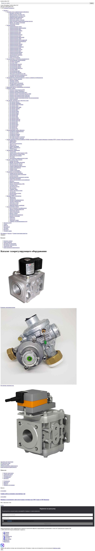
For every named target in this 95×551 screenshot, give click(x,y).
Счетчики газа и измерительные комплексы (18, 11)
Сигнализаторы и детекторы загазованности (18, 59)
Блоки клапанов (14, 99)
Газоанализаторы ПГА (15, 33)
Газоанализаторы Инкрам (16, 52)
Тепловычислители (14, 186)
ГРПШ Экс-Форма (14, 146)
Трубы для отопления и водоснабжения (20, 179)
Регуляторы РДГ (14, 126)
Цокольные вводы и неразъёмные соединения (18, 87)
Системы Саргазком (15, 61)
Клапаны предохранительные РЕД (18, 92)
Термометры (13, 198)
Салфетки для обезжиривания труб (18, 221)
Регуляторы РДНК (14, 111)
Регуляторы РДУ (14, 123)
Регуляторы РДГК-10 (15, 119)
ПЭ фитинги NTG (14, 132)
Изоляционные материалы (16, 214)
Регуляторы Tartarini (15, 108)
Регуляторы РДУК (14, 118)
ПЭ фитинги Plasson (15, 134)
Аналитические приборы (16, 54)
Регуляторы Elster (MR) (15, 107)
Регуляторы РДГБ (14, 124)
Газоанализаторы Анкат (16, 26)
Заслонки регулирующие (10, 243)
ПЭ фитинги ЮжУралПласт (17, 131)
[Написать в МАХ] (2, 546)
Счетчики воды (13, 185)
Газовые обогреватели (15, 167)
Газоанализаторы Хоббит (16, 30)
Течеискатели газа (14, 56)
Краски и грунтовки (15, 216)
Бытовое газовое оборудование (14, 159)
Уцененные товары (14, 24)
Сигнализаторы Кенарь (15, 72)
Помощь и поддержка (9, 485)
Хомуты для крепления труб (17, 209)
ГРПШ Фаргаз (13, 149)
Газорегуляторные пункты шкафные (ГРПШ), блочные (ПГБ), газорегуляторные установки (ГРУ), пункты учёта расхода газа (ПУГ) (40, 139)
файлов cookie (56, 548)
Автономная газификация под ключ (19, 158)
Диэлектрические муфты (16, 165)
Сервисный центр (8, 474)
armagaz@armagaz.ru (9, 8)
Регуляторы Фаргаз (14, 102)
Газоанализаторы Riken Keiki (17, 37)
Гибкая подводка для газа (16, 163)
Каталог (6, 10)
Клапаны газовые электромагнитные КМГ (20, 93)
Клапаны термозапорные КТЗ (17, 89)
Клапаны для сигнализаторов (17, 76)
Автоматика (13, 192)
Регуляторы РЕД (14, 110)
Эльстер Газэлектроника (16, 143)
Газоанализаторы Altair (15, 38)
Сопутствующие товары (13, 206)
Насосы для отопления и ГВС (17, 183)
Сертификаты (7, 477)
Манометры (13, 197)
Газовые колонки (14, 175)
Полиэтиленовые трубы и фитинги (15, 130)
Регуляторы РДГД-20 (15, 120)
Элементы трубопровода (16, 85)
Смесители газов (8, 246)
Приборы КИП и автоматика (14, 196)
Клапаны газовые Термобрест (17, 91)
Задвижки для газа (14, 81)
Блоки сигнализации (15, 57)
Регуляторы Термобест (15, 103)
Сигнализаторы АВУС (15, 65)
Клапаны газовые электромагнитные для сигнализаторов (24, 97)
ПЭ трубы (12, 157)
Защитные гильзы (14, 202)
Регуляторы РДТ (14, 122)
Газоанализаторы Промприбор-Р (18, 41)
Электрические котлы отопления (18, 174)
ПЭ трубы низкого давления (17, 138)
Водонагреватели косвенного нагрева (19, 177)
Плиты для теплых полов (16, 190)
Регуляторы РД (13, 127)
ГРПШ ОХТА (13, 140)
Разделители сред (14, 204)
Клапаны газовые (11, 88)
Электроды (12, 218)
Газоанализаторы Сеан (15, 36)
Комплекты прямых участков (17, 20)
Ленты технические (15, 212)
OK (2, 549)
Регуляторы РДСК (14, 112)
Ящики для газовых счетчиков (17, 22)
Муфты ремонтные (14, 182)
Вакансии (6, 482)
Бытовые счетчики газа (15, 13)
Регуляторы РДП (14, 115)
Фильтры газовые (14, 80)
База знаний (7, 226)
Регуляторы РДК (14, 116)
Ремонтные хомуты (14, 210)
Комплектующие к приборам (17, 205)
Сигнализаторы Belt (15, 71)
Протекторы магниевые (16, 155)
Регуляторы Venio (14, 106)
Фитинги (12, 181)
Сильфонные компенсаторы (17, 84)
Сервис (5, 224)
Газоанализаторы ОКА (15, 29)
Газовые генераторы (15, 170)
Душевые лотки (14, 189)
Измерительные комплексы (16, 17)
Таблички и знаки (14, 220)
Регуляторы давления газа (10, 245)
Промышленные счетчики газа (17, 16)
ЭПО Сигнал (13, 145)
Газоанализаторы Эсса (15, 32)
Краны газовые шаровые (16, 79)
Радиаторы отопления (15, 178)
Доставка (6, 228)
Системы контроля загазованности (18, 75)
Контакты (6, 229)
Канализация (13, 194)
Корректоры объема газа (16, 18)
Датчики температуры (15, 201)
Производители (8, 222)
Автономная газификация (13, 150)
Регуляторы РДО (14, 128)
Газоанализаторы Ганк (15, 50)
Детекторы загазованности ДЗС (18, 73)
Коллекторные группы (15, 193)
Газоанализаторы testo (15, 42)
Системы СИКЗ (14, 69)
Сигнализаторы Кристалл (16, 68)
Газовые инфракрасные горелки (18, 166)
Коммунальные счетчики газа (17, 14)
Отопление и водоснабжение (14, 171)
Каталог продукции (9, 473)
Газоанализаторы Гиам (15, 48)
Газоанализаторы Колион (16, 34)
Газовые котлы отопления (16, 173)
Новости (6, 225)
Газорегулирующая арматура (20, 233)
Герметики (12, 217)
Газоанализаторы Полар (16, 53)
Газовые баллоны (14, 161)
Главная (7, 532)
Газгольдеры (13, 151)
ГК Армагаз (4, 233)
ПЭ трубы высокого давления (17, 136)
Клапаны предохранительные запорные (20, 96)
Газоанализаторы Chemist (16, 44)
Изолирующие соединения (16, 83)
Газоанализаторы (11, 25)
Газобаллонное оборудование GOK (18, 153)
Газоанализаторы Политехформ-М (18, 40)
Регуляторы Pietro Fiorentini (16, 104)
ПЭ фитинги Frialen (15, 135)
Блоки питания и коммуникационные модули (21, 21)
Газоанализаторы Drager (16, 45)
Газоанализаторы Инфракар (17, 46)
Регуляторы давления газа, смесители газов (17, 100)
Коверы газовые (14, 213)
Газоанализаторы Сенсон (16, 49)
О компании (7, 481)
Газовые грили (13, 169)
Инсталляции (13, 188)
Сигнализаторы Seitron (15, 67)
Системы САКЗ (13, 63)
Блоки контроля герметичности (12, 247)
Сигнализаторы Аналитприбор (17, 60)
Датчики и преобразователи (17, 200)
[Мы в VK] (2, 505)
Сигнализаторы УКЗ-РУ (16, 64)
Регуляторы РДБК (14, 114)
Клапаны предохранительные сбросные (20, 95)
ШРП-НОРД (13, 142)
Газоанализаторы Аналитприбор (18, 28)
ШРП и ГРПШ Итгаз (15, 147)
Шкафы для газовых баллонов (17, 162)
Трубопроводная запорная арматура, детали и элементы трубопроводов (25, 77)
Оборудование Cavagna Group (17, 154)
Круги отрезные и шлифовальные (18, 208)
